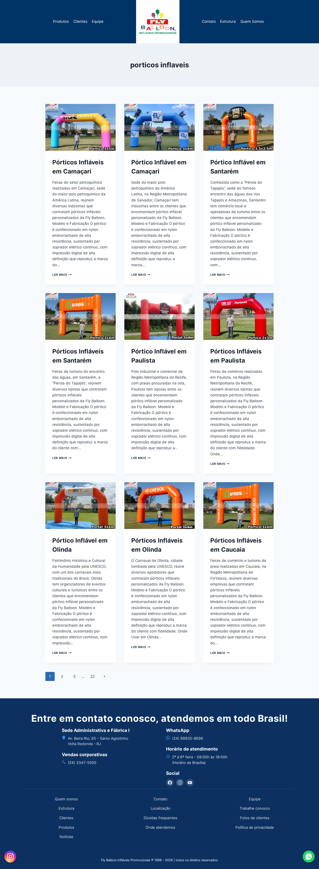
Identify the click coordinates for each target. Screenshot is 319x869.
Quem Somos (252, 21)
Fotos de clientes (255, 818)
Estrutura (228, 21)
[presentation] (80, 127)
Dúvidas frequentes (160, 818)
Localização (160, 808)
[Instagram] (180, 782)
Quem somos (66, 799)
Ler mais (62, 274)
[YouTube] (190, 782)
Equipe (98, 21)
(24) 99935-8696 (187, 738)
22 (92, 676)
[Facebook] (170, 782)
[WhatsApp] (309, 857)
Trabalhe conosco (255, 808)
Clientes (80, 21)
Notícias (66, 837)
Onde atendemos (160, 827)
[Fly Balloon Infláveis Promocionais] (159, 21)
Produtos (61, 21)
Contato (209, 21)
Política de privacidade (254, 827)
